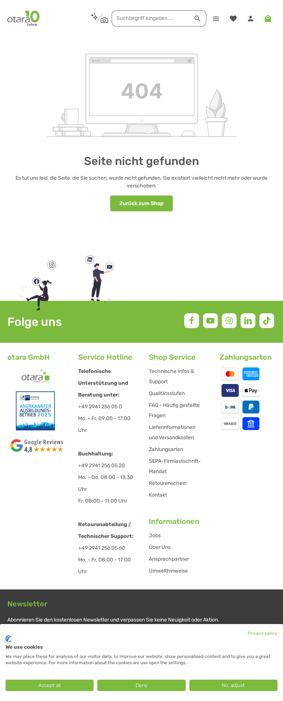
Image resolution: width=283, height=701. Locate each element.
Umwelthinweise (168, 571)
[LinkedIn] (248, 320)
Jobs (155, 535)
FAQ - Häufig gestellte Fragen (174, 410)
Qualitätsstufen (167, 393)
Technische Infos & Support (171, 376)
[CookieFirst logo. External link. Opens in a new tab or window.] (8, 638)
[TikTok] (266, 320)
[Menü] (216, 18)
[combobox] (150, 18)
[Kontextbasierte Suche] (99, 18)
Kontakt (158, 495)
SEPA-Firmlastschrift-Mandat (175, 466)
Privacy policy (262, 633)
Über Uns (160, 547)
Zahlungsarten (166, 449)
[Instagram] (229, 320)
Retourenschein (167, 483)
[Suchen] (197, 18)
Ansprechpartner (169, 559)
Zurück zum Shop (141, 203)
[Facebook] (191, 320)
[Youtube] (210, 320)
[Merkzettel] (233, 18)
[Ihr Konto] (250, 18)
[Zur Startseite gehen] (23, 18)
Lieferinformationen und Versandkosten (172, 432)
